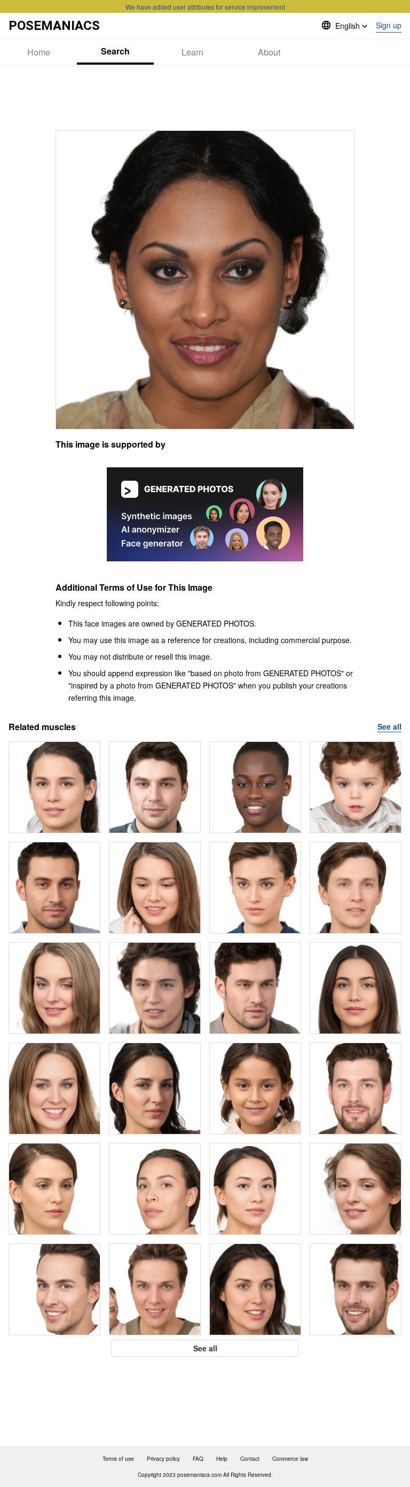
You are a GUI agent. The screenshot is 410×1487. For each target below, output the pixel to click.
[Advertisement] (205, 98)
